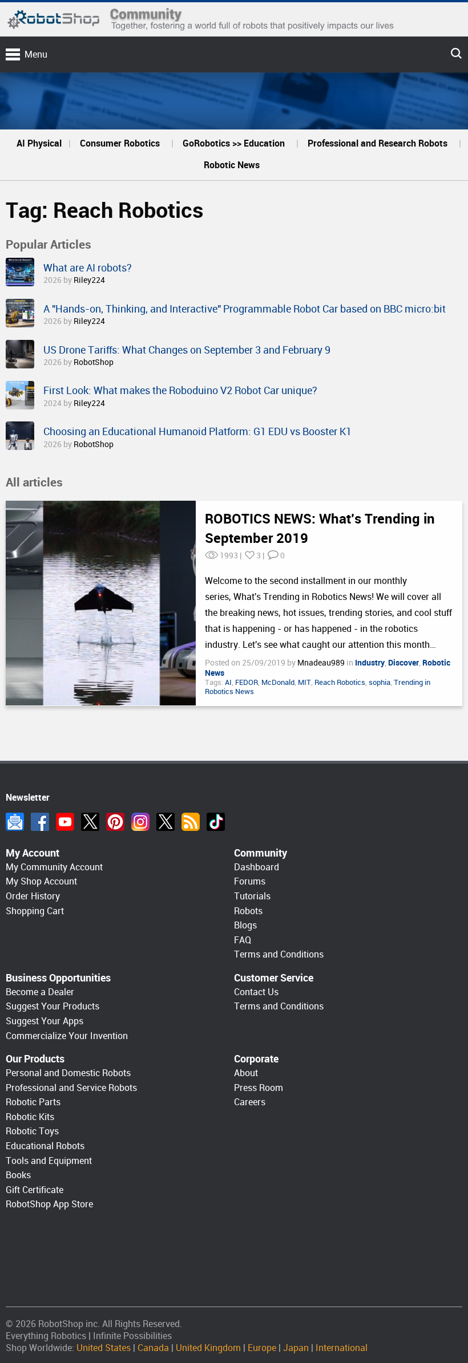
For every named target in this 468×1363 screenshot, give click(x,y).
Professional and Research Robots (377, 143)
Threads (165, 822)
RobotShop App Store (49, 1204)
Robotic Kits (30, 1117)
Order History (33, 896)
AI (228, 682)
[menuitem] (39, 144)
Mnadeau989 (321, 662)
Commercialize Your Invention (67, 1036)
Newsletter (15, 822)
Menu (36, 54)
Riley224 (89, 280)
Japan (296, 1347)
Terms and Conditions (279, 954)
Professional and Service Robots (71, 1087)
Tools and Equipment (49, 1160)
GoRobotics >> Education (234, 143)
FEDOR (246, 682)
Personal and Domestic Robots (68, 1073)
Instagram (140, 822)
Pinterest (115, 822)
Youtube (65, 822)
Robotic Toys (32, 1131)
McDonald (277, 682)
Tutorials (252, 896)
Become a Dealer (40, 992)
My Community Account (54, 867)
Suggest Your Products (52, 1006)
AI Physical (39, 143)
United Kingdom (208, 1347)
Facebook (40, 822)
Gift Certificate (34, 1189)
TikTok (216, 822)
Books (18, 1175)
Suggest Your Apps (44, 1021)
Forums (249, 881)
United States (103, 1347)
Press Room (258, 1087)
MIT (304, 682)
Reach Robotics (339, 682)
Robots (248, 911)
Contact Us (256, 992)
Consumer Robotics (120, 143)
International (342, 1347)
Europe (262, 1347)
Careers (249, 1102)
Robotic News (232, 165)
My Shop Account (41, 881)
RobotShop (94, 362)
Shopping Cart (35, 911)
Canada (153, 1347)
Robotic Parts (33, 1102)
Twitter (90, 822)
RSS (190, 822)
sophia (379, 682)
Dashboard (256, 867)
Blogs (245, 925)
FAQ (242, 940)
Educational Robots (45, 1146)
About (246, 1073)
